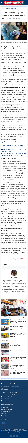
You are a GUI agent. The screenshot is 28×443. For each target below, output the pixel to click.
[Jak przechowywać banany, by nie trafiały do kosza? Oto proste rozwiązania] (5, 335)
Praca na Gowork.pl (5, 415)
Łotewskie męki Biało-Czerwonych (17, 350)
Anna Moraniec (14, 277)
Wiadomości (13, 8)
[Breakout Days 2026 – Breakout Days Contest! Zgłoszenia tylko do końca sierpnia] (5, 322)
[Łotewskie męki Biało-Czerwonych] (5, 352)
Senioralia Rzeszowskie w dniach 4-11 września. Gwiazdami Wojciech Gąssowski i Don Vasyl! (18, 359)
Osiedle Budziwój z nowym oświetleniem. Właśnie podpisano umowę (18, 328)
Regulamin (19, 433)
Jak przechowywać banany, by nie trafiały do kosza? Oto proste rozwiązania (18, 335)
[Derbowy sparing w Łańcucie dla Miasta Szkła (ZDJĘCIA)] (5, 346)
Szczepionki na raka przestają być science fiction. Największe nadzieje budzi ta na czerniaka (18, 372)
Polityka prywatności (11, 433)
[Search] (26, 2)
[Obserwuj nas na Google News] (21, 259)
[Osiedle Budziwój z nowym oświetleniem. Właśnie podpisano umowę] (5, 328)
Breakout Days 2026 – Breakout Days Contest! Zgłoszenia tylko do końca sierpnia (18, 321)
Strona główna (5, 8)
